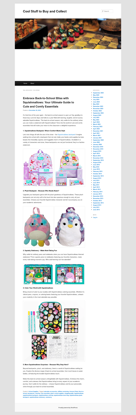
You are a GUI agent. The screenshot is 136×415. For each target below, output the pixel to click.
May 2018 (96, 167)
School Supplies (33, 391)
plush (52, 393)
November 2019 (98, 149)
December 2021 (98, 131)
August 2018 (97, 162)
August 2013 (97, 205)
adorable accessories (50, 391)
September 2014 (98, 176)
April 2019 (96, 153)
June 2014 (96, 183)
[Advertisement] (68, 65)
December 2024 (98, 97)
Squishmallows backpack (66, 134)
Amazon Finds (73, 391)
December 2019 (98, 147)
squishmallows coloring (46, 395)
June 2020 (96, 142)
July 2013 (96, 207)
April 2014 (96, 187)
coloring (37, 393)
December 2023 (98, 106)
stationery (49, 397)
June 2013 (96, 210)
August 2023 (97, 115)
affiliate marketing (63, 391)
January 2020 (97, 144)
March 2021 (97, 135)
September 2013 (98, 203)
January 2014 (97, 194)
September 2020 (98, 140)
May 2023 (96, 120)
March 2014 (97, 189)
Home (25, 83)
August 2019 (97, 151)
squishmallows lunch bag (61, 395)
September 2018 (98, 160)
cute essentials (45, 393)
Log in (95, 217)
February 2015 (97, 171)
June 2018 (96, 165)
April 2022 (96, 129)
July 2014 (96, 180)
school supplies (59, 393)
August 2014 (97, 178)
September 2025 (98, 93)
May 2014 (96, 185)
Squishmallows (78, 393)
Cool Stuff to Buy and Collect (45, 11)
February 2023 (97, 126)
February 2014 (97, 192)
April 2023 (96, 122)
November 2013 (98, 198)
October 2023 (97, 111)
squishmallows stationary (37, 397)
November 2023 (98, 108)
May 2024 (96, 104)
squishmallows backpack (30, 395)
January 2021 (97, 138)
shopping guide (69, 393)
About (32, 83)
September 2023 (98, 113)
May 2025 (96, 95)
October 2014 (97, 174)
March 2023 (97, 124)
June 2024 (96, 102)
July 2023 (96, 117)
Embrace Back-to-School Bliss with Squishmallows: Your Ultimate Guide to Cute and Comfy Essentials (48, 102)
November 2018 (98, 158)
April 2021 (96, 133)
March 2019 (97, 156)
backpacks (31, 393)
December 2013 (98, 196)
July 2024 (96, 99)
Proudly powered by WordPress (68, 408)
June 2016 (96, 169)
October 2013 (97, 201)
